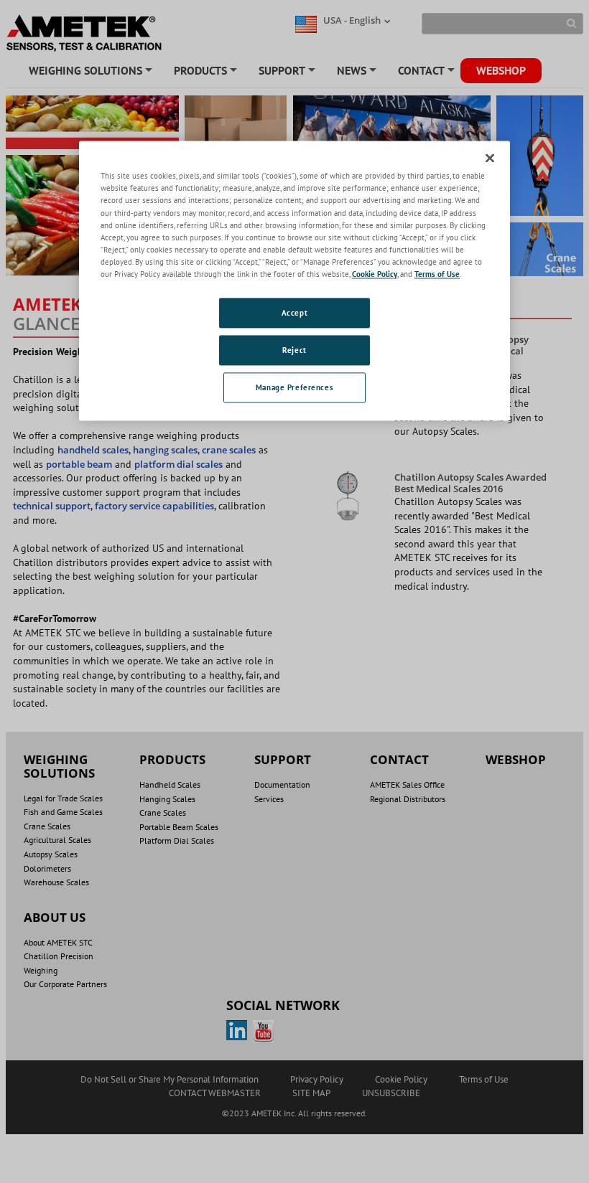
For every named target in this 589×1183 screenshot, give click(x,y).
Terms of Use (437, 273)
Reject (294, 349)
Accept (294, 312)
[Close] (490, 158)
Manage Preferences (294, 387)
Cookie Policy (374, 273)
